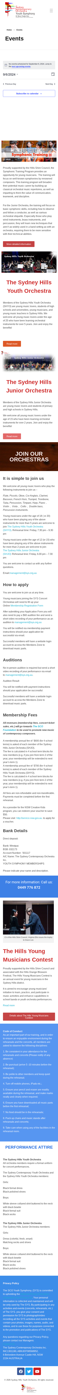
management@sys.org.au (23, 573)
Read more (9, 1005)
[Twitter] (29, 1371)
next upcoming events (21, 66)
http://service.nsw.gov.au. (29, 818)
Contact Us (9, 1344)
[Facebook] (21, 1371)
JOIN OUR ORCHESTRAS (29, 457)
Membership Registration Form (27, 605)
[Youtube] (37, 1371)
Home (9, 30)
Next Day (49, 84)
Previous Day (10, 84)
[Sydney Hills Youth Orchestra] (20, 10)
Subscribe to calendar (27, 93)
